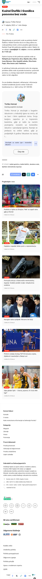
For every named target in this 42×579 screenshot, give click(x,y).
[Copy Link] (13, 30)
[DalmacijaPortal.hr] (6, 2)
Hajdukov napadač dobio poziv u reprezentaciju (20, 246)
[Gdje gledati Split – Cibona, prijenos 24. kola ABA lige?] (21, 377)
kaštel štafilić (24, 164)
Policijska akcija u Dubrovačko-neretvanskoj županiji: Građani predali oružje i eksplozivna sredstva (19, 283)
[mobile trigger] (38, 2)
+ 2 (36, 143)
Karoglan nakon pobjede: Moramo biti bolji (18, 319)
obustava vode (34, 164)
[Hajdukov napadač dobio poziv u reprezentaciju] (21, 232)
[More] (21, 30)
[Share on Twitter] (10, 30)
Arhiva (5, 6)
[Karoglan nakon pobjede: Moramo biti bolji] (21, 306)
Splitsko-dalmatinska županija (12, 167)
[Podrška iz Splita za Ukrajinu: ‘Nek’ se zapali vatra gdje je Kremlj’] (21, 196)
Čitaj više (21, 152)
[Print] (17, 30)
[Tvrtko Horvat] (21, 98)
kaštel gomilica (14, 164)
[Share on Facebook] (6, 30)
